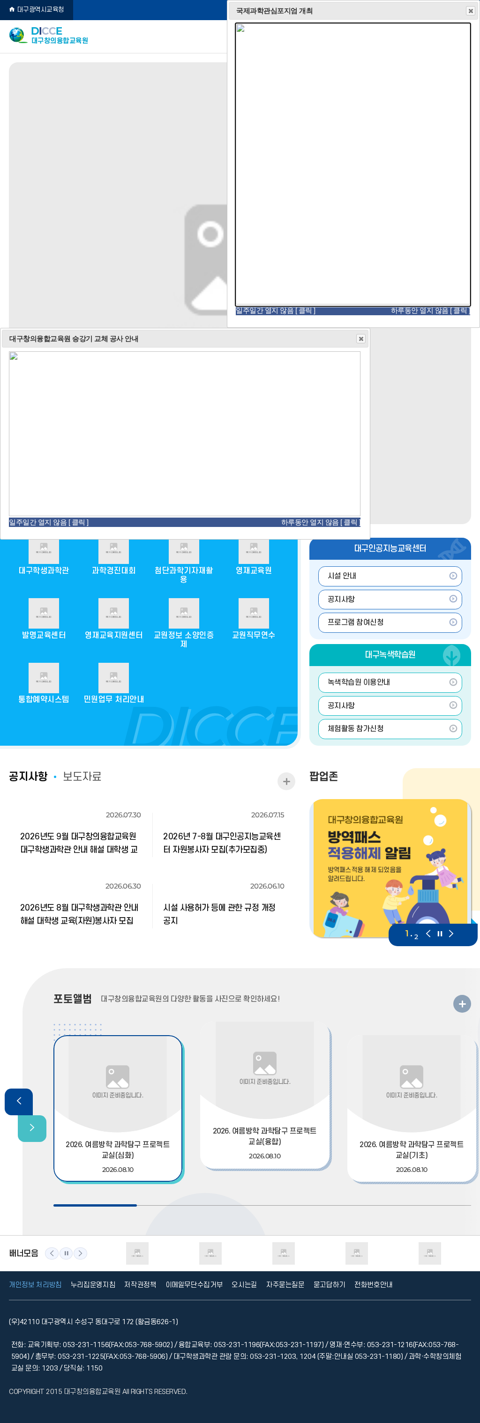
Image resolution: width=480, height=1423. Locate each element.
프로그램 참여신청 (356, 622)
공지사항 (341, 599)
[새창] (390, 868)
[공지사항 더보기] (286, 781)
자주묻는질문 (285, 1285)
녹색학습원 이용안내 (359, 682)
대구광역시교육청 (40, 9)
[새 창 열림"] (353, 302)
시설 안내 (342, 576)
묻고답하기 (329, 1285)
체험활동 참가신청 (356, 729)
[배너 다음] (80, 1253)
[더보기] (462, 1004)
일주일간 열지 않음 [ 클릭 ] (49, 522)
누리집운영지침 (93, 1285)
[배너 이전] (52, 1253)
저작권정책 (140, 1285)
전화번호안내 (373, 1285)
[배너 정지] (66, 1253)
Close (361, 338)
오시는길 (244, 1285)
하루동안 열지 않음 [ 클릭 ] (321, 522)
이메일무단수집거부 (194, 1285)
